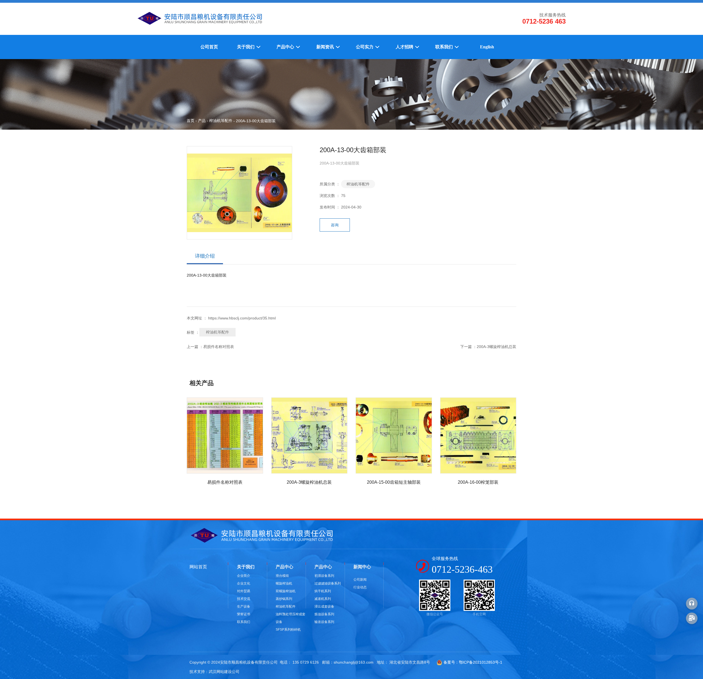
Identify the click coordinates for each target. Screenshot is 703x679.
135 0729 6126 (305, 662)
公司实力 (365, 46)
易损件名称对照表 (218, 346)
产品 (202, 120)
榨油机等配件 (220, 120)
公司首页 (209, 46)
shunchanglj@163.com (353, 662)
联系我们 (444, 46)
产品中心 (286, 46)
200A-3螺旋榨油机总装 (496, 346)
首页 (191, 120)
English (487, 46)
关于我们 (246, 46)
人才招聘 (405, 46)
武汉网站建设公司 (224, 671)
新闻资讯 (325, 46)
